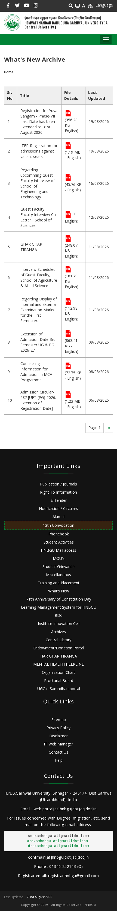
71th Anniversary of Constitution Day (58, 599)
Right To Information (58, 492)
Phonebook (58, 534)
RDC (59, 615)
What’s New (58, 590)
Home (8, 72)
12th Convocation (58, 525)
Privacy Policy (58, 727)
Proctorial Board (58, 680)
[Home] (12, 22)
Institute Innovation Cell (58, 623)
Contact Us (58, 752)
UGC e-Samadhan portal (58, 688)
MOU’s (58, 558)
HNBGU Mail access (58, 550)
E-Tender (59, 500)
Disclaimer (58, 735)
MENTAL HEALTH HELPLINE (58, 664)
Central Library (58, 639)
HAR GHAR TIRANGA (58, 656)
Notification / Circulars (58, 508)
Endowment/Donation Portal (58, 647)
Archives (58, 631)
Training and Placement (58, 582)
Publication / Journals (58, 484)
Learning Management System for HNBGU (58, 607)
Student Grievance (58, 566)
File (68, 113)
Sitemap (58, 719)
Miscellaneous (58, 574)
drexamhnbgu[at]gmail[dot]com (58, 846)
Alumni (58, 516)
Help (59, 760)
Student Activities (59, 542)
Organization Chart (58, 672)
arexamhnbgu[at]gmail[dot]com (57, 841)
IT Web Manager (58, 744)
